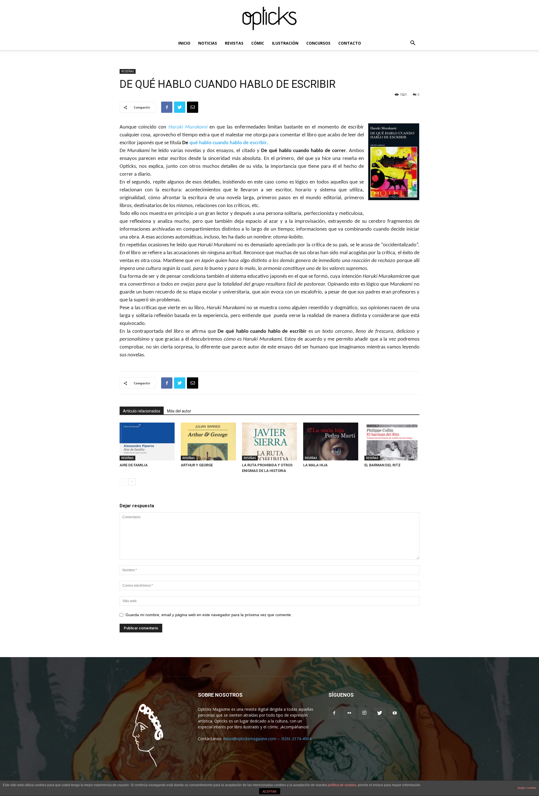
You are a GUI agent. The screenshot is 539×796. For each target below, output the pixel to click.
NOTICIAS (207, 43)
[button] (412, 43)
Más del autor (179, 411)
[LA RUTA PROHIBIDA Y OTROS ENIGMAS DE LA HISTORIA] (269, 441)
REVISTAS (234, 43)
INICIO (184, 43)
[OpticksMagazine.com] (269, 18)
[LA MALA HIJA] (330, 441)
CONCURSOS (318, 43)
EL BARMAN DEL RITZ (382, 465)
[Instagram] (364, 713)
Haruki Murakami (187, 127)
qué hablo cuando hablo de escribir (228, 143)
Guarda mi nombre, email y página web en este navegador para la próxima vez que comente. (208, 615)
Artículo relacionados (141, 411)
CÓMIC (257, 43)
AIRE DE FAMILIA (134, 465)
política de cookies (342, 785)
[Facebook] (334, 713)
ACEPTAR (269, 791)
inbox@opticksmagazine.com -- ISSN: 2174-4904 (267, 738)
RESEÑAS (127, 71)
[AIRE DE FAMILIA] (147, 441)
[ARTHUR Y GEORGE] (208, 441)
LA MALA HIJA (315, 465)
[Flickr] (349, 713)
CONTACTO (349, 43)
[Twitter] (379, 713)
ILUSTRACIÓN (285, 43)
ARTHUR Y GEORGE (197, 465)
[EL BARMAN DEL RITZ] (391, 441)
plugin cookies (527, 787)
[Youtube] (394, 713)
